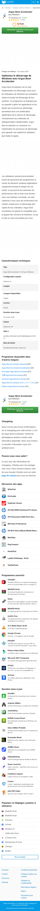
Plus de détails (20, 857)
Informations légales (28, 887)
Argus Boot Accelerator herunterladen (16, 368)
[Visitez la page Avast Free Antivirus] (20, 25)
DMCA (23, 891)
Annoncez (5, 878)
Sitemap (5, 882)
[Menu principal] (38, 2)
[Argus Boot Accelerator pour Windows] (4, 15)
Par (15, 18)
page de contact (9, 476)
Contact (5, 874)
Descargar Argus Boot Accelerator (14, 371)
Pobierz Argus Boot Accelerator (13, 386)
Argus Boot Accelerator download (14, 364)
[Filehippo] (8, 2)
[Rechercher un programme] (33, 2)
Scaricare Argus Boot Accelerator (14, 379)
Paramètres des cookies (27, 897)
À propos (5, 870)
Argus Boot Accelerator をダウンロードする (18, 383)
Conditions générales (29, 870)
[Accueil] (2, 8)
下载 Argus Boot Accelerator (12, 375)
